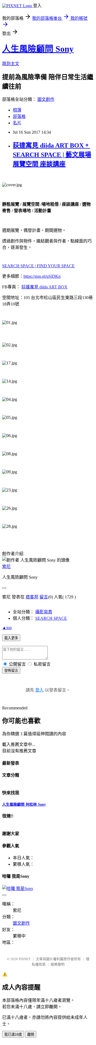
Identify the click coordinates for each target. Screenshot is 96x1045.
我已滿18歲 (13, 1034)
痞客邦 (32, 597)
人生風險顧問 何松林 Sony (24, 804)
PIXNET (25, 959)
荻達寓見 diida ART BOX (44, 287)
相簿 (17, 110)
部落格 (19, 116)
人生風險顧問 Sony (38, 49)
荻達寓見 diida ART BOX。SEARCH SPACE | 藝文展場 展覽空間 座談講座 (52, 155)
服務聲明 (58, 964)
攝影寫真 (43, 612)
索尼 (6, 566)
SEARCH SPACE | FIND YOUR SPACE (38, 266)
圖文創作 (45, 99)
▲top (7, 627)
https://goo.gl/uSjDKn (42, 276)
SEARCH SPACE (51, 618)
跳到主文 (10, 63)
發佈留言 (11, 671)
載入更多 (11, 638)
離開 (30, 1034)
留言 (43, 597)
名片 (17, 123)
